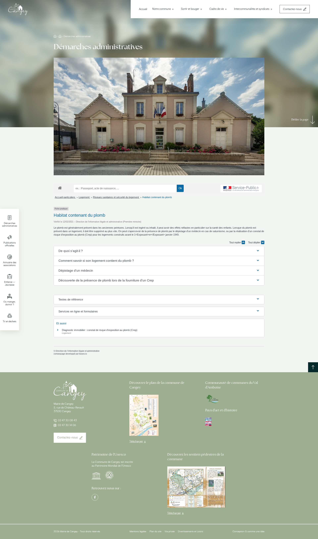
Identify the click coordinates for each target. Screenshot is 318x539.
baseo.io (83, 354)
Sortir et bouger (190, 9)
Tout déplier (254, 242)
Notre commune (161, 9)
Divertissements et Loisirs (190, 531)
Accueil (143, 9)
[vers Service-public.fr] (241, 188)
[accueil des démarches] (60, 188)
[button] (159, 251)
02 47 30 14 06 (67, 425)
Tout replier (235, 242)
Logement (84, 197)
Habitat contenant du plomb (157, 197)
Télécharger (136, 441)
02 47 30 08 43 (67, 420)
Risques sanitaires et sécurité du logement (116, 197)
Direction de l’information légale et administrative (78, 351)
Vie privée (170, 531)
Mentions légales (138, 531)
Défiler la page (300, 119)
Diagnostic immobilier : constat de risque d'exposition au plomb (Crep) (99, 330)
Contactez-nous (292, 9)
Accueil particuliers (65, 197)
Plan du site (155, 531)
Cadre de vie (216, 9)
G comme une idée (254, 531)
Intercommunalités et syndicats (251, 9)
